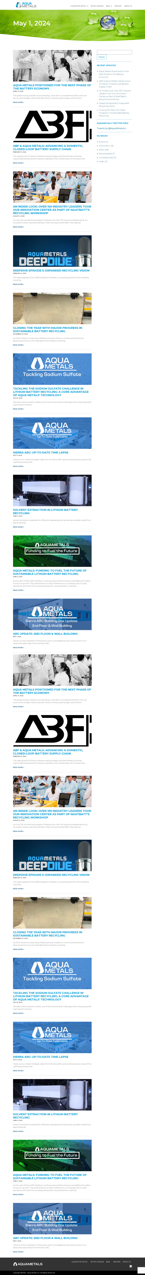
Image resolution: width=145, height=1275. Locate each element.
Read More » (18, 102)
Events (102, 142)
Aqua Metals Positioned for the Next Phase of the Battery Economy (52, 87)
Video (101, 161)
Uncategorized (106, 157)
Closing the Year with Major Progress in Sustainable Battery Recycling (47, 329)
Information (105, 146)
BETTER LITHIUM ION (97, 6)
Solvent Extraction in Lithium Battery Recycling (45, 511)
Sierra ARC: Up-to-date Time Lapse (40, 452)
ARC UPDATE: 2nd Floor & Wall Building (45, 633)
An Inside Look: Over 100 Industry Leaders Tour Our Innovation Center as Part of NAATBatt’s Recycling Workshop (52, 210)
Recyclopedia (105, 153)
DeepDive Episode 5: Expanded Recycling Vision (51, 270)
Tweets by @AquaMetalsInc (111, 128)
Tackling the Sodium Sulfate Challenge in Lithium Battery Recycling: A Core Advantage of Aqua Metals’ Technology (51, 392)
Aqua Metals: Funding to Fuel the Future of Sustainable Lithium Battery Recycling (50, 572)
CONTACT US (128, 6)
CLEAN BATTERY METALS (78, 6)
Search (102, 57)
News (101, 150)
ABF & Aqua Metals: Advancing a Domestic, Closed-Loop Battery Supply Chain (48, 147)
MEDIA (108, 6)
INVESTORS (118, 6)
